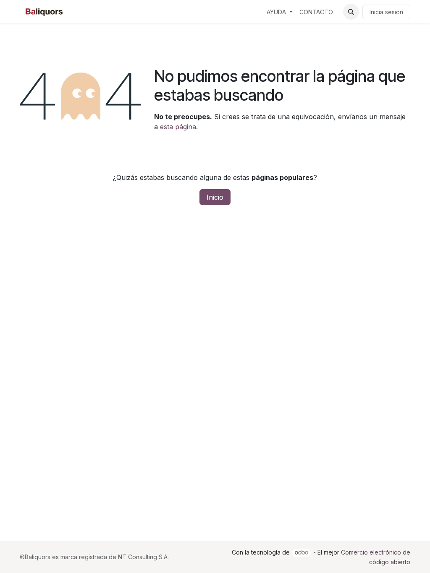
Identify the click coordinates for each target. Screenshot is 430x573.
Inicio (215, 197)
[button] (351, 12)
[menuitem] (279, 12)
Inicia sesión (386, 12)
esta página (178, 126)
